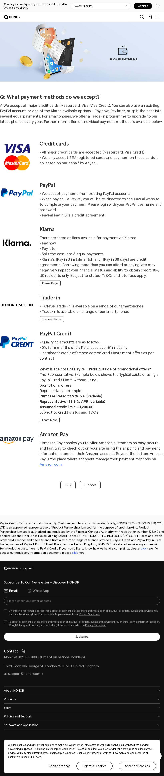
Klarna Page (50, 283)
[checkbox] (82, 612)
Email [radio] (13, 591)
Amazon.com (51, 464)
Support (90, 485)
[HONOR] (13, 568)
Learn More (49, 420)
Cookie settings (59, 766)
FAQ (68, 485)
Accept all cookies (137, 766)
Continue (143, 6)
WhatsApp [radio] (41, 591)
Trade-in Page (51, 319)
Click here (35, 757)
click (143, 548)
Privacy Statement (89, 614)
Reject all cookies (94, 766)
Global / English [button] (83, 6)
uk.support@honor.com (22, 674)
